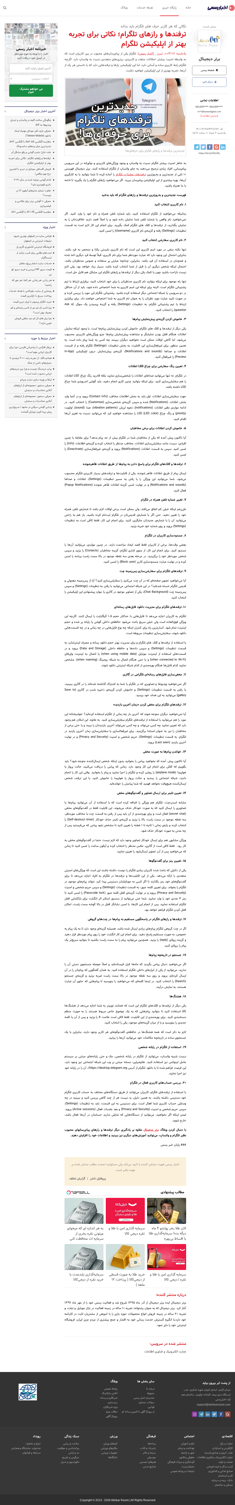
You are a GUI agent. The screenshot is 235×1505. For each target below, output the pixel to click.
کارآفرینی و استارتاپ (222, 1448)
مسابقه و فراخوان (31, 1453)
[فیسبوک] (221, 1414)
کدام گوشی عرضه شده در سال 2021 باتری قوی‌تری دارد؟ (32, 182)
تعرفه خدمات (145, 7)
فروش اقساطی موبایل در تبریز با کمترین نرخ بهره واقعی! (30, 171)
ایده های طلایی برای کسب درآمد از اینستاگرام (34, 255)
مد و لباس (74, 1453)
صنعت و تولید (225, 1462)
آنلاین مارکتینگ (110, 1393)
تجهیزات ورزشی (109, 1453)
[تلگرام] (201, 1414)
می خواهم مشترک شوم (31, 91)
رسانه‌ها (152, 1444)
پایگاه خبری (169, 7)
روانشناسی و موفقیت (68, 1448)
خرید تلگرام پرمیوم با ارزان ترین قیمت (32, 302)
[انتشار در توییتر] (203, 147)
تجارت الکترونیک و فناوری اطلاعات (165, 1351)
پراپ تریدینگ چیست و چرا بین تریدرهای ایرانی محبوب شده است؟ (31, 371)
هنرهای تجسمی (148, 1462)
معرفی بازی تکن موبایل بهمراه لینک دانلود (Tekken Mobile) (32, 133)
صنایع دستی (149, 1467)
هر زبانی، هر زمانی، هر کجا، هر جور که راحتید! (32, 282)
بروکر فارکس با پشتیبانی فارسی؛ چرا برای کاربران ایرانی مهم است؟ (30, 349)
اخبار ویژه (49, 227)
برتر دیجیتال (209, 59)
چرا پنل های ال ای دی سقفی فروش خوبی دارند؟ (33, 320)
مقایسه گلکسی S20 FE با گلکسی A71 (31, 212)
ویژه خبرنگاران (110, 1407)
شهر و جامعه (187, 1453)
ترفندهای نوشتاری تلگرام (131, 174)
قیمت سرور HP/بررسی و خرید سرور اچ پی (31, 271)
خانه (188, 7)
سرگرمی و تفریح (70, 1457)
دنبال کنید (208, 82)
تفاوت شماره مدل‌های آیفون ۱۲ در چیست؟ (33, 193)
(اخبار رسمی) (146, 53)
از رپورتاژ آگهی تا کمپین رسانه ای (138, 1412)
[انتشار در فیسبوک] (210, 147)
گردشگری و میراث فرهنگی (181, 1462)
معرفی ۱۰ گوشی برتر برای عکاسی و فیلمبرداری (33, 203)
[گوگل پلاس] (227, 1414)
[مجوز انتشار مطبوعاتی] (28, 1392)
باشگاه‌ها (113, 1457)
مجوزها (150, 1393)
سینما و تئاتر (149, 1453)
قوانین (151, 1407)
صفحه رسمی (208, 70)
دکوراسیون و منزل (70, 1462)
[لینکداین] (207, 1414)
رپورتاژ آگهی (112, 1416)
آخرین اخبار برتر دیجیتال (39, 111)
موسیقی (151, 1457)
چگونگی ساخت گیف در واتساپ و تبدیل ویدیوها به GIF (30, 122)
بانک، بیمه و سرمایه (222, 1480)
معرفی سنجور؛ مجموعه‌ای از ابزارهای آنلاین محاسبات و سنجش (33, 387)
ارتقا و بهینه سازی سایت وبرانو (36, 380)
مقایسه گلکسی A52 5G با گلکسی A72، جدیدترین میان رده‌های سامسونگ (30, 144)
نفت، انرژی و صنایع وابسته (218, 1453)
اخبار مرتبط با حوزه (43, 338)
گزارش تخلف (77, 1178)
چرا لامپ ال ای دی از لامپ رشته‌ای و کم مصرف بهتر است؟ (31, 310)
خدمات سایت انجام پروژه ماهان (35, 263)
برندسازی (113, 1402)
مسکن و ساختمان (224, 1485)
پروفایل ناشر (97, 1178)
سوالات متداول (146, 1402)
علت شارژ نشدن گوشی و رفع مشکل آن (31, 152)
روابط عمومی (111, 1389)
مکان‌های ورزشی (109, 1448)
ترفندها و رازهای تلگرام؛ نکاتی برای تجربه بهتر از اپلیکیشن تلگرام (29, 160)
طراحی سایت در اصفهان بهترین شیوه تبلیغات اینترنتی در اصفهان (33, 238)
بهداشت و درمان (186, 1448)
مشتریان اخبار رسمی (144, 1398)
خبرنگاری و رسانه (109, 1398)
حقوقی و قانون (186, 1457)
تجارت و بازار (226, 1444)
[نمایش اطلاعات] (209, 116)
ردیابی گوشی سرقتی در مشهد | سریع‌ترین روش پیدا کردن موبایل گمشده (30, 409)
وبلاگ (124, 7)
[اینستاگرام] (194, 1414)
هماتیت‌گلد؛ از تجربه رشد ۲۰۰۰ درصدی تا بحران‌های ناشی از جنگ (31, 360)
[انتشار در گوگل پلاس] (216, 147)
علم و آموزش (187, 1444)
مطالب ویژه (112, 1412)
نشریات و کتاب (148, 1448)
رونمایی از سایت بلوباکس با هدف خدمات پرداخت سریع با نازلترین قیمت (30, 293)
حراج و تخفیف (33, 1444)
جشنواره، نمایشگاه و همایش (26, 1448)
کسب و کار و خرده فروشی (220, 1467)
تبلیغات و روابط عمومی (182, 1471)
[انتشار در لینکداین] (223, 147)
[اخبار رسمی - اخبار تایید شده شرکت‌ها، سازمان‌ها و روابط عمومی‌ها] (221, 8)
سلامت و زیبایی (71, 1444)
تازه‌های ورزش (111, 1444)
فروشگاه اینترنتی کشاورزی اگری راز (34, 247)
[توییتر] (214, 1414)
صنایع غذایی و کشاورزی (220, 1471)
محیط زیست (188, 1467)
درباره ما (150, 1389)
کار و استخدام (225, 1476)
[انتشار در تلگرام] (197, 147)
